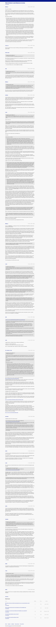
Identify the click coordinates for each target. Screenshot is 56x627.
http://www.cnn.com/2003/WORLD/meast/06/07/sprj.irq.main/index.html (15, 319)
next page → (7, 596)
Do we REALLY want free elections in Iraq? (12, 617)
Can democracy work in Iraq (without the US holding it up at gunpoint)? (16, 610)
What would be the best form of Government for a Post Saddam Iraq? (15, 607)
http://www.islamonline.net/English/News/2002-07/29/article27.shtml (14, 399)
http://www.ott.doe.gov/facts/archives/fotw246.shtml (12, 378)
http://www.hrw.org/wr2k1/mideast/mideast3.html (11, 412)
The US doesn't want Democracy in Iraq (15, 2)
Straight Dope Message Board (4, 0)
